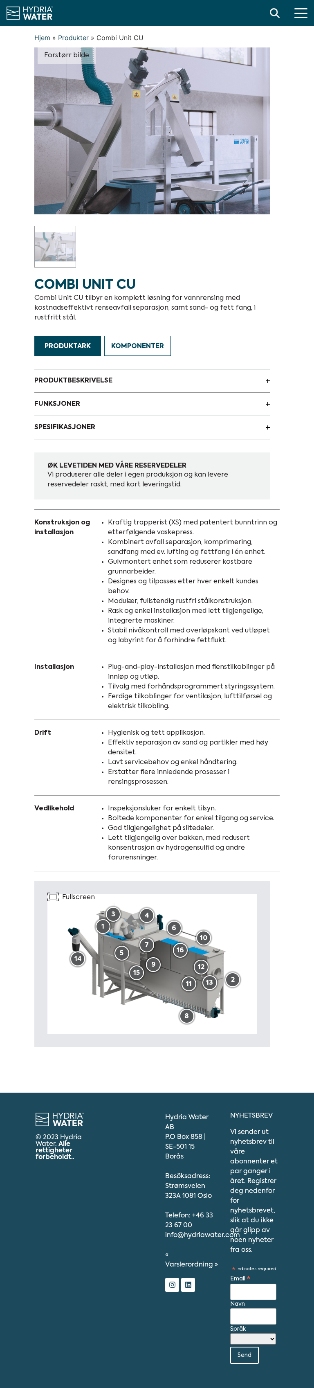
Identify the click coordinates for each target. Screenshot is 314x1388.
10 (203, 938)
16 (180, 950)
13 (209, 983)
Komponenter (137, 346)
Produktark (68, 346)
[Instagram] (172, 1285)
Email (240, 1279)
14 (77, 959)
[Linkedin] (188, 1285)
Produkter (73, 38)
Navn (237, 1304)
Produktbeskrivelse (73, 381)
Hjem (42, 38)
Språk (238, 1329)
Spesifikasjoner (64, 427)
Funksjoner (57, 404)
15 (136, 973)
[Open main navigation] (301, 13)
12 (201, 967)
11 (189, 984)
